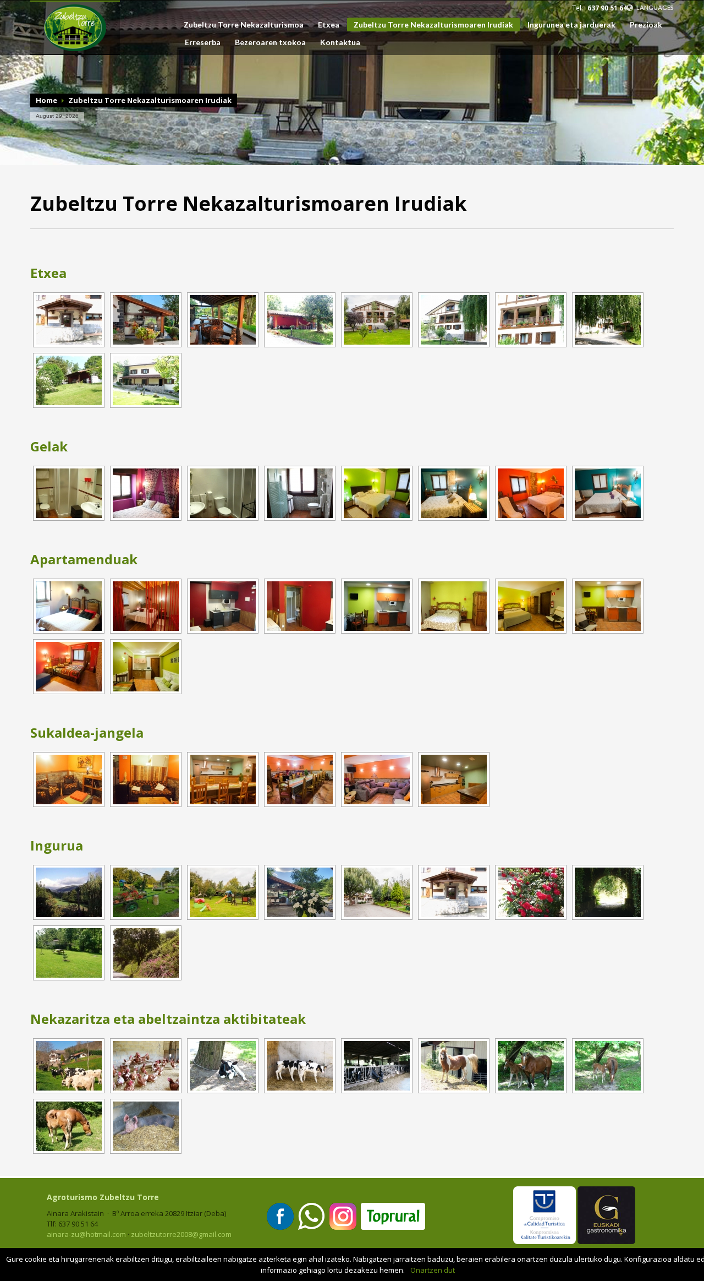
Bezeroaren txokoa (270, 42)
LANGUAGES (654, 7)
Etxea (328, 25)
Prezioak (646, 25)
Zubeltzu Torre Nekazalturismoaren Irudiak (433, 24)
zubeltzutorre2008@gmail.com (181, 1234)
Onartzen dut (432, 1270)
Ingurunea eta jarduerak (571, 25)
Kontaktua (340, 42)
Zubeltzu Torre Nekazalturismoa (244, 25)
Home (46, 100)
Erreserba (203, 42)
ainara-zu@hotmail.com (86, 1234)
